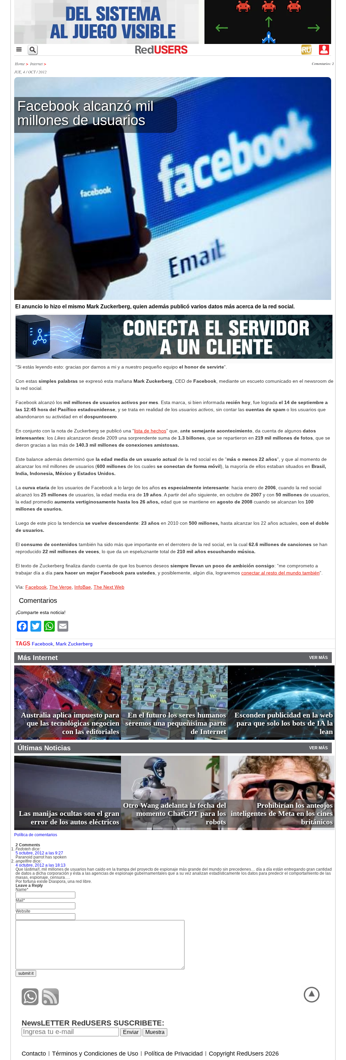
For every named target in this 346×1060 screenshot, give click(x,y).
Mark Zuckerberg (74, 643)
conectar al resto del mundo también (280, 572)
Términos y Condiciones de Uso (95, 1053)
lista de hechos (150, 430)
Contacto (34, 1053)
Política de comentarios (35, 834)
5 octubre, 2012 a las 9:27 (39, 853)
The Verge (60, 587)
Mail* (20, 900)
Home (20, 63)
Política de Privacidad (173, 1053)
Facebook (36, 587)
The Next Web (109, 587)
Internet (36, 63)
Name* (22, 889)
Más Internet (38, 657)
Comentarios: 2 (323, 63)
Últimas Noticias (44, 748)
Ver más (318, 657)
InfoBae (82, 587)
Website (23, 911)
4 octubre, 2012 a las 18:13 (41, 865)
